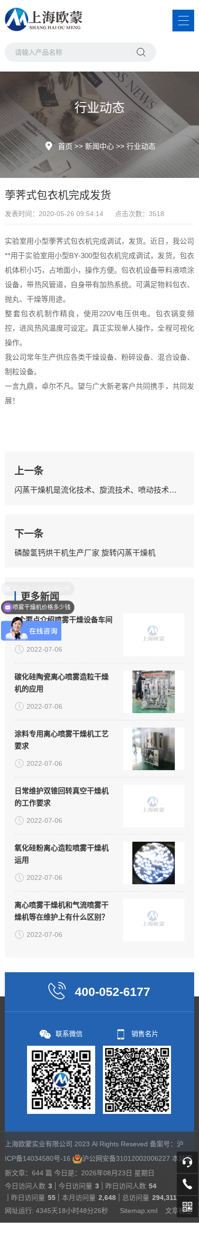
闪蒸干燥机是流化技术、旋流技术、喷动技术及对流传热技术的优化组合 (99, 490)
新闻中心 (99, 146)
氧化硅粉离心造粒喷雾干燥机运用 (61, 854)
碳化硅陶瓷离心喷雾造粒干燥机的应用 (61, 682)
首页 (65, 146)
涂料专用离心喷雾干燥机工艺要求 (61, 740)
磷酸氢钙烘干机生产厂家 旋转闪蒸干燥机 (85, 553)
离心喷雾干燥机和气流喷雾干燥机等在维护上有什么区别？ (61, 911)
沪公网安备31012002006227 (126, 1158)
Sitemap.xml (138, 1210)
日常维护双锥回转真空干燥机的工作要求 (61, 797)
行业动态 (141, 146)
